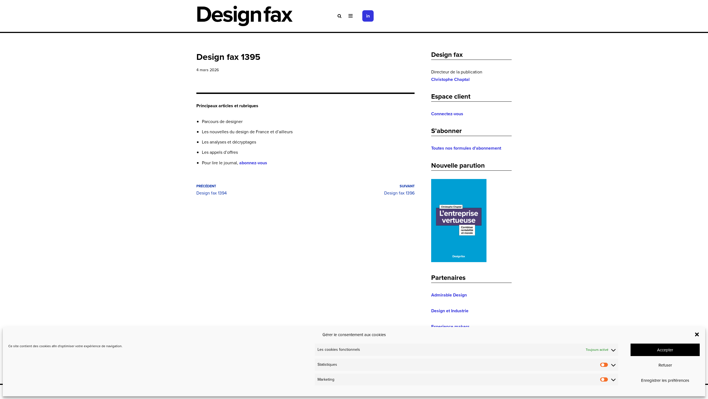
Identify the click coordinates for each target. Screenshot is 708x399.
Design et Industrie (449, 311)
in (368, 16)
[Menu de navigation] (350, 15)
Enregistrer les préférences (665, 380)
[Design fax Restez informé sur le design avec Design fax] (244, 16)
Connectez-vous (447, 114)
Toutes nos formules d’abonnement (466, 148)
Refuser (665, 365)
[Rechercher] (339, 16)
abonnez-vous (253, 163)
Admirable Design (449, 295)
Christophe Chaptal (450, 79)
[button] (697, 334)
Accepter (665, 350)
